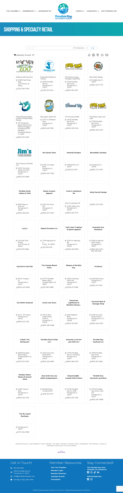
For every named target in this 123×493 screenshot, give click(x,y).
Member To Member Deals (69, 444)
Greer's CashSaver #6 (72, 203)
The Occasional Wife (72, 117)
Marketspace (83, 444)
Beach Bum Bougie (96, 77)
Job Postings (93, 444)
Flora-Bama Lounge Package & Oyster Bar (72, 78)
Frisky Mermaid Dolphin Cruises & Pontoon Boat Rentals (24, 118)
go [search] (94, 48)
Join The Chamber (70, 445)
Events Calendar (46, 444)
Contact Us (102, 444)
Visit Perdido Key (109, 11)
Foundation (55, 479)
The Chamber (12, 11)
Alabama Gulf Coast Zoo (24, 77)
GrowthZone (86, 490)
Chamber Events (58, 476)
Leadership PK (44, 11)
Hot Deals (56, 444)
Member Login (57, 470)
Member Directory (58, 473)
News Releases (34, 444)
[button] (15, 55)
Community (92, 11)
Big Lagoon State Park (48, 117)
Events (79, 11)
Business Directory (22, 444)
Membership (28, 11)
